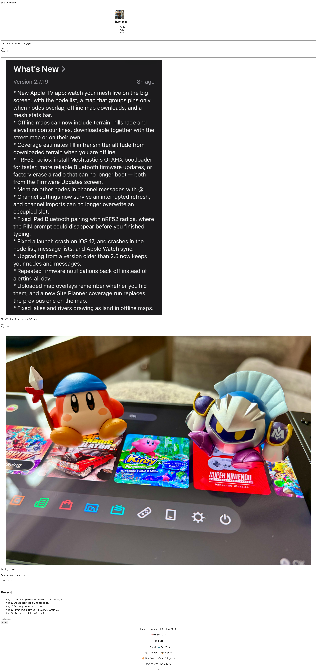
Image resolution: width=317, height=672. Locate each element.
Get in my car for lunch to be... (29, 606)
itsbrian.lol (121, 21)
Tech (2, 324)
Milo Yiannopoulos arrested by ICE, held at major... (39, 599)
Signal (153, 647)
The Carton (150, 658)
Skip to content (8, 2)
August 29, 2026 (7, 327)
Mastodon (154, 652)
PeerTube (166, 647)
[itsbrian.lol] (119, 18)
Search (4, 622)
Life (2, 49)
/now (122, 33)
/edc (122, 30)
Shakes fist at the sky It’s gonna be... (32, 603)
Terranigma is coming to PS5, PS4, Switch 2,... (37, 610)
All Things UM (168, 658)
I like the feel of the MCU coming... (31, 613)
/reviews (123, 27)
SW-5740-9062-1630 (160, 664)
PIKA (158, 669)
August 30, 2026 (7, 51)
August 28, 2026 (7, 580)
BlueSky (168, 652)
